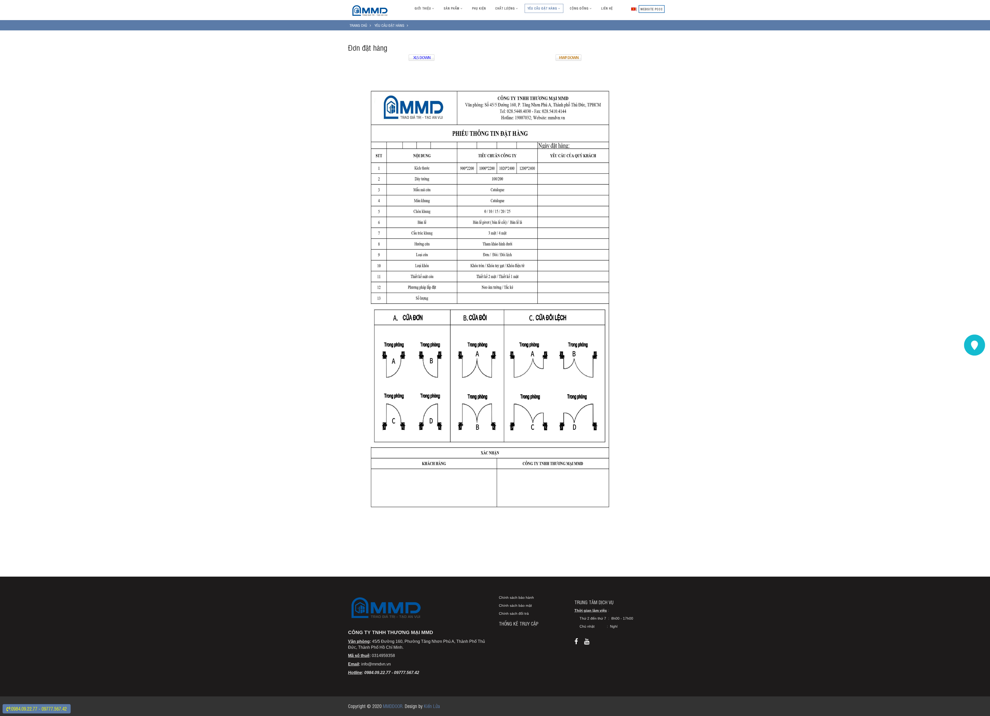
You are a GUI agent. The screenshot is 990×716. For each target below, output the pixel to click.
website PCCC (651, 9)
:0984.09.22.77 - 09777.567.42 (38, 708)
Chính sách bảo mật (515, 605)
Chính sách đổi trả (514, 613)
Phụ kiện (479, 8)
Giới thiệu (423, 8)
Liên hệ (607, 8)
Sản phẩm (452, 8)
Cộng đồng (580, 8)
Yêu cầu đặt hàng (542, 8)
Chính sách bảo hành (516, 597)
